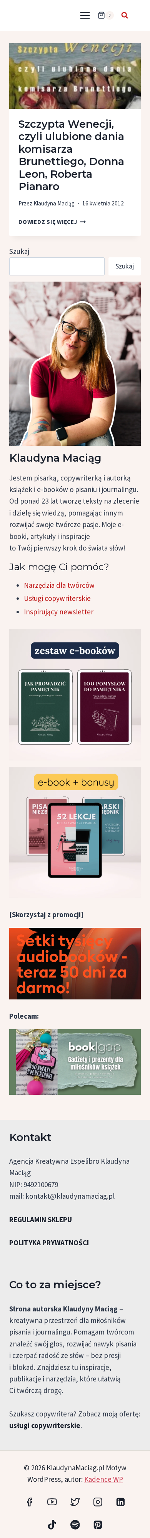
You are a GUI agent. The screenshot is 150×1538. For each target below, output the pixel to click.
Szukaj (19, 251)
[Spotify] (74, 1524)
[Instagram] (97, 1501)
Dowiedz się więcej (52, 221)
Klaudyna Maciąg (54, 203)
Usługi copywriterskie (57, 598)
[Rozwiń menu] (85, 15)
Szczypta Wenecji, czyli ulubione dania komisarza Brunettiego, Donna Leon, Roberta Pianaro (71, 155)
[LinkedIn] (120, 1501)
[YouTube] (52, 1501)
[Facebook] (29, 1501)
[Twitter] (74, 1501)
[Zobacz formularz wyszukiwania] (125, 15)
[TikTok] (52, 1524)
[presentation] (75, 76)
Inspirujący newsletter (58, 611)
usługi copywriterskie (44, 1425)
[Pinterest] (97, 1524)
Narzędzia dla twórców (59, 585)
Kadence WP (103, 1479)
